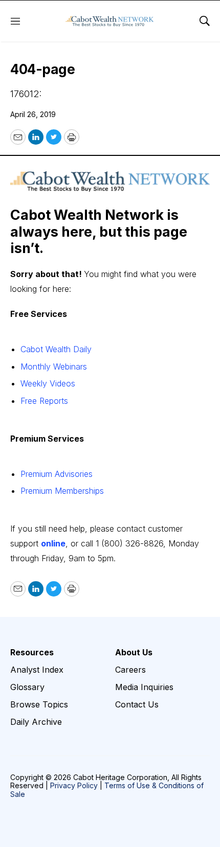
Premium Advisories (56, 474)
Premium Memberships (62, 491)
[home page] (110, 21)
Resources (32, 652)
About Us (133, 652)
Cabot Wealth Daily (56, 349)
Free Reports (44, 401)
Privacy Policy (74, 785)
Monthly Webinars (53, 366)
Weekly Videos (47, 383)
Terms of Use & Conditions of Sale (107, 789)
